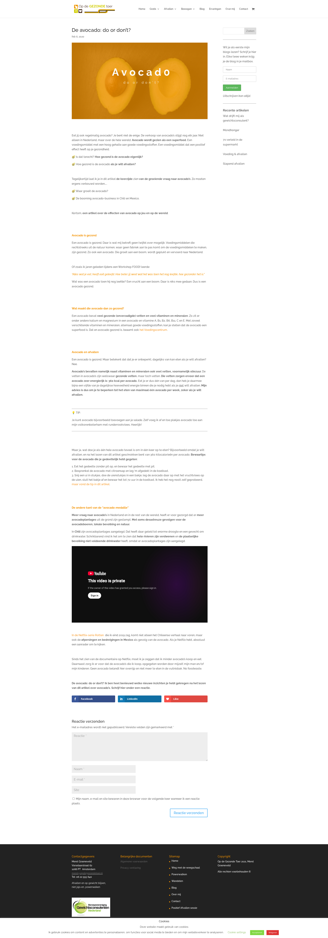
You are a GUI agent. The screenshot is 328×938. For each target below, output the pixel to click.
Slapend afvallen (233, 163)
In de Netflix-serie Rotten (88, 635)
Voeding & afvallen (235, 154)
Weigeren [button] (273, 932)
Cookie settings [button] (237, 932)
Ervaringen (215, 9)
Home (142, 9)
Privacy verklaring (130, 867)
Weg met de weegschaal (186, 867)
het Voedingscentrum (153, 329)
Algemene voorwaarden (133, 861)
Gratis (153, 9)
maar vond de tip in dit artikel (91, 484)
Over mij (230, 9)
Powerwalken (179, 874)
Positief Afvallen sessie (184, 908)
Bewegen (186, 9)
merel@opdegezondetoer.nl (87, 873)
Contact (243, 9)
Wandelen (177, 881)
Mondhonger (231, 130)
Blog (202, 9)
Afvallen (168, 9)
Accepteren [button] (257, 932)
